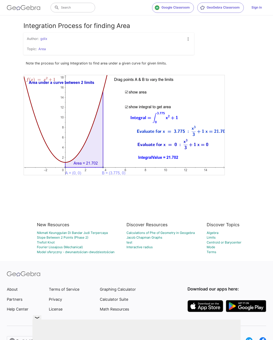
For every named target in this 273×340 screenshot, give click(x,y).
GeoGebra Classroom (223, 7)
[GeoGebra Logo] (23, 7)
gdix (43, 38)
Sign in (256, 7)
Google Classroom (175, 7)
